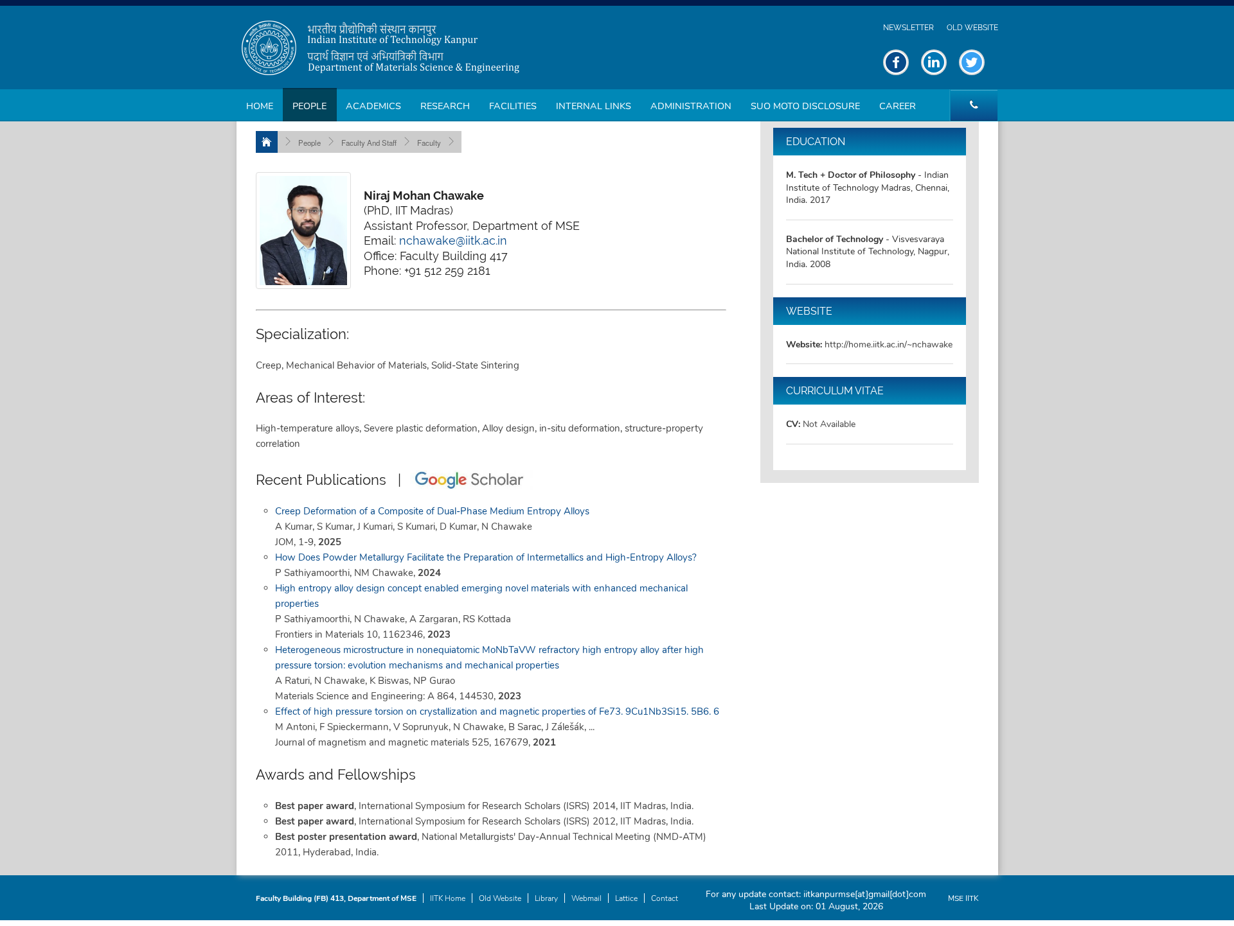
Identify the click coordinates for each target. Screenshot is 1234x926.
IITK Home (447, 898)
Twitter (971, 62)
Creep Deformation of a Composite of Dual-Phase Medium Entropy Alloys (432, 511)
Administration (690, 106)
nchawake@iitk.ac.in (453, 240)
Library (546, 898)
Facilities (513, 106)
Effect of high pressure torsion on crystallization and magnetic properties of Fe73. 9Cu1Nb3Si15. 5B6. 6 (497, 711)
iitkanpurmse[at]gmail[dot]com (864, 894)
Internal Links (593, 106)
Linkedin (933, 62)
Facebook (896, 62)
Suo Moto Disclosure (805, 106)
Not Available (829, 424)
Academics (373, 106)
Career (897, 106)
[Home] (267, 142)
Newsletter (908, 27)
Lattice (626, 898)
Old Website (972, 27)
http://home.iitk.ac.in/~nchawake (888, 344)
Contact (664, 898)
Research (445, 106)
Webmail (586, 898)
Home (259, 106)
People (309, 106)
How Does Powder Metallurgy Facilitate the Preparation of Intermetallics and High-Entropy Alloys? (486, 557)
